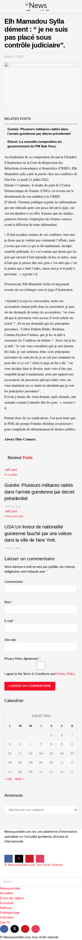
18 (10, 762)
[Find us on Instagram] (40, 859)
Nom (8, 602)
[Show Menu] (5, 6)
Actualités (10, 474)
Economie (6, 903)
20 (30, 762)
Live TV (5, 922)
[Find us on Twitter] (19, 859)
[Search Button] (77, 6)
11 (10, 753)
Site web (10, 640)
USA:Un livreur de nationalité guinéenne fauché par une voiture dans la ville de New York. (38, 533)
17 (72, 753)
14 (41, 753)
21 (41, 762)
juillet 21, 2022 (14, 56)
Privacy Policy (65, 674)
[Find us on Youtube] (29, 859)
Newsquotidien (10, 888)
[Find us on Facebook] (8, 859)
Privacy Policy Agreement (22, 658)
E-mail (9, 621)
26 (20, 772)
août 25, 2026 (12, 507)
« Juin (8, 779)
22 (51, 762)
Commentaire (14, 581)
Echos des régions (12, 898)
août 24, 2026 (12, 548)
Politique (6, 908)
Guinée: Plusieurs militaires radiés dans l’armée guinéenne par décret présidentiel (39, 491)
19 (20, 762)
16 (62, 753)
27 (30, 772)
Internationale (13, 516)
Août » (19, 779)
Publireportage (9, 912)
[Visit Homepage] (40, 6)
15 (51, 753)
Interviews (7, 917)
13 (30, 753)
